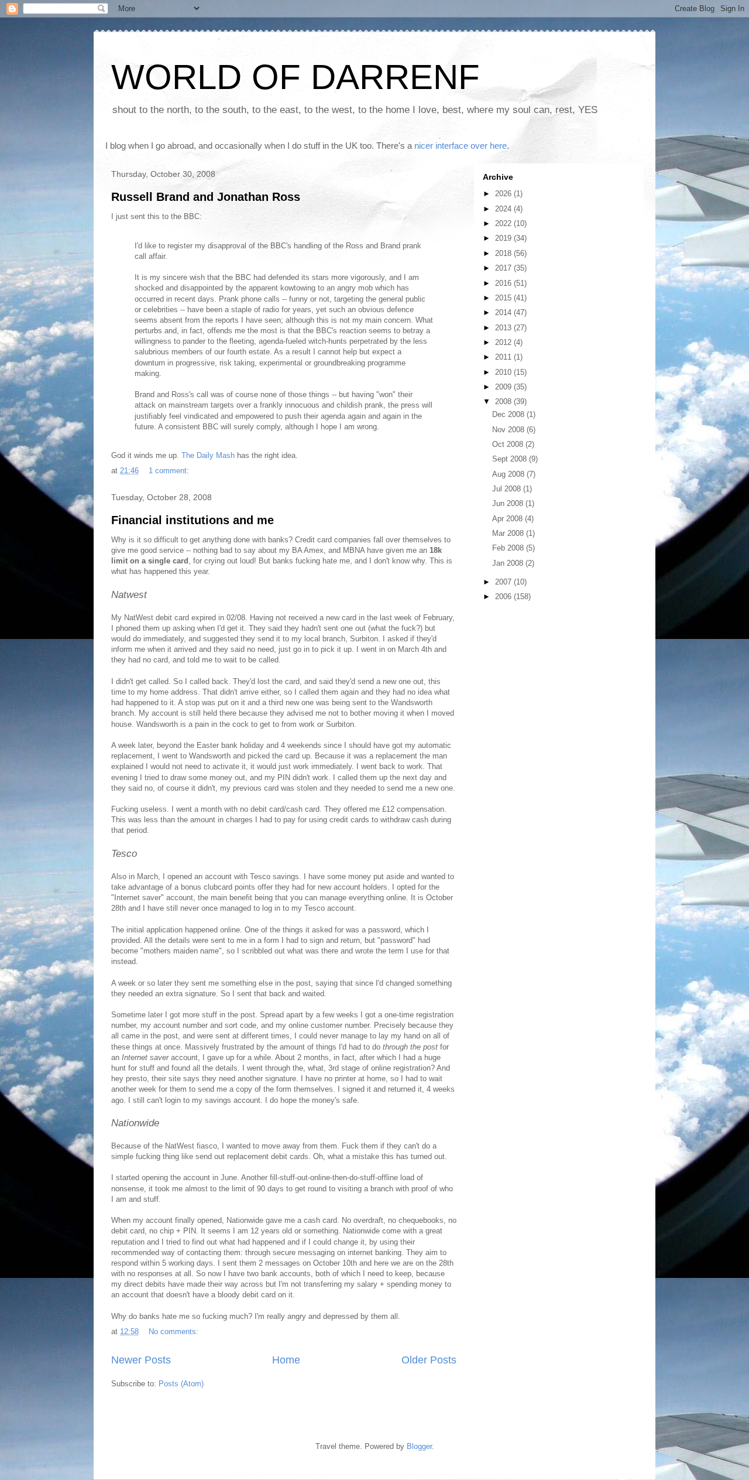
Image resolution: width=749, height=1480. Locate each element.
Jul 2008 (507, 488)
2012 (504, 342)
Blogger (419, 1446)
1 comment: (170, 470)
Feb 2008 (509, 548)
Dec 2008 (509, 414)
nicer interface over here (460, 146)
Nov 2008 (509, 429)
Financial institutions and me (192, 520)
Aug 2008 (509, 474)
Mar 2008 (509, 533)
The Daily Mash (208, 455)
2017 (504, 268)
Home (286, 1360)
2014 (504, 312)
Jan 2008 (508, 563)
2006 (504, 596)
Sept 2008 (510, 458)
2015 (504, 297)
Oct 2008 (508, 444)
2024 (504, 208)
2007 (504, 581)
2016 (504, 283)
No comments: (175, 1331)
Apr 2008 (508, 518)
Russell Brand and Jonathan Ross (205, 196)
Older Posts (428, 1360)
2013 (504, 327)
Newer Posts (141, 1360)
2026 (504, 193)
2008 (504, 401)
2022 (504, 223)
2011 (504, 357)
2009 (504, 386)
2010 (504, 372)
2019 (504, 238)
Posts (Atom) (181, 1383)
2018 (504, 253)
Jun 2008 (508, 503)
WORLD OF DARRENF (295, 77)
